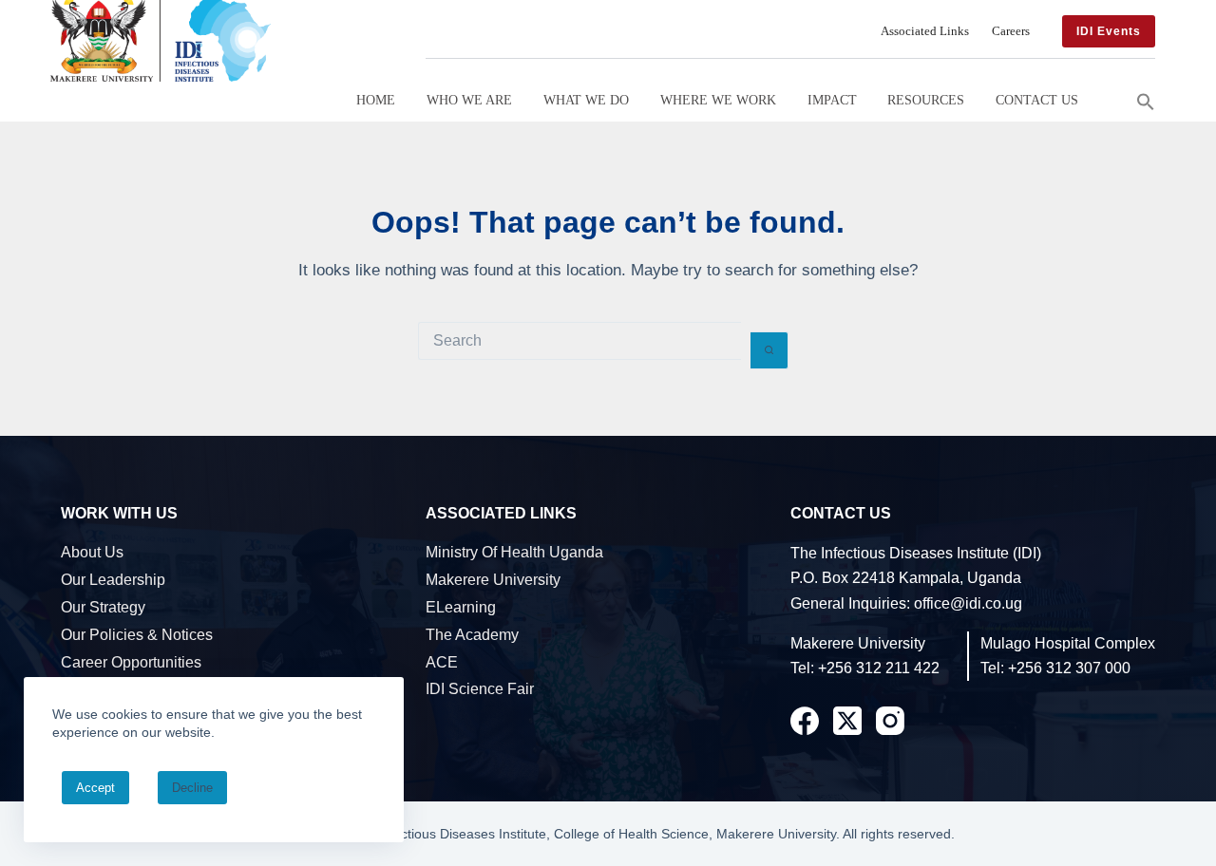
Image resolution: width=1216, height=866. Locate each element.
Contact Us (1037, 99)
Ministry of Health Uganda (514, 552)
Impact (832, 99)
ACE (442, 662)
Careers (1011, 31)
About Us (92, 552)
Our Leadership (113, 580)
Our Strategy (103, 607)
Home (375, 99)
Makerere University (493, 580)
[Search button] (769, 350)
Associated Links (925, 31)
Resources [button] (925, 99)
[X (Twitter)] (847, 720)
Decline (192, 788)
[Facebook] (804, 720)
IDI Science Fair (480, 689)
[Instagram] (890, 720)
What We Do (586, 99)
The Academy (472, 635)
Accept (95, 788)
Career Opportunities (131, 662)
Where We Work (718, 99)
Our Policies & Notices (137, 635)
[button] (1145, 99)
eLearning (461, 607)
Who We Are (469, 99)
